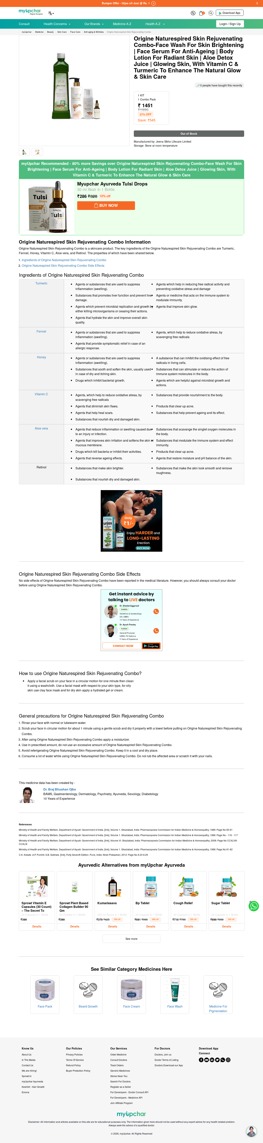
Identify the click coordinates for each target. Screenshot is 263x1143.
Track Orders (117, 1065)
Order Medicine (118, 1054)
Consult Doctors (118, 1059)
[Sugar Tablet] (226, 885)
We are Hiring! (29, 1070)
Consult (24, 24)
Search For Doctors (120, 1081)
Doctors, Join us (163, 1054)
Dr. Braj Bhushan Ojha (59, 789)
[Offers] (193, 12)
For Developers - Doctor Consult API (129, 1092)
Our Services (118, 1048)
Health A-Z (153, 24)
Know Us (28, 1048)
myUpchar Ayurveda (32, 1081)
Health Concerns (55, 24)
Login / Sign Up (230, 24)
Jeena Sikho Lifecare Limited (173, 141)
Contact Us (27, 1065)
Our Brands (92, 24)
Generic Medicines (120, 1070)
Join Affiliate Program (121, 1103)
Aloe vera (41, 428)
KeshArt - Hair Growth (33, 1086)
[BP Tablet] (150, 885)
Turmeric (41, 283)
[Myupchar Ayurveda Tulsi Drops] (47, 207)
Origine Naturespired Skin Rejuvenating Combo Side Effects (63, 265)
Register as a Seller (120, 1086)
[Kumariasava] (112, 885)
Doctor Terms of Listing (166, 1059)
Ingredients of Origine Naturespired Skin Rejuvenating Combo (64, 260)
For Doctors (162, 1048)
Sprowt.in (27, 1076)
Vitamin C (41, 394)
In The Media (28, 1059)
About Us (26, 1054)
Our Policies (74, 1048)
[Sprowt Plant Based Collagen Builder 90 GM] (74, 885)
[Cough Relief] (188, 885)
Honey (41, 357)
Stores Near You (118, 1076)
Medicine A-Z (122, 24)
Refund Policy (73, 1065)
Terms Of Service (75, 1059)
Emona (25, 1092)
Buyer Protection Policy (78, 1070)
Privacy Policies (74, 1054)
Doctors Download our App (169, 1065)
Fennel (41, 331)
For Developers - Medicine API (126, 1097)
